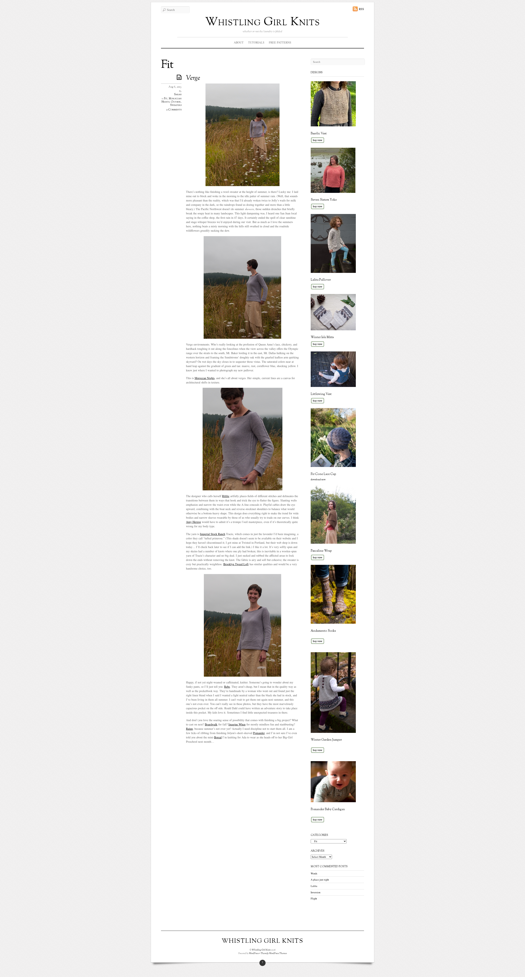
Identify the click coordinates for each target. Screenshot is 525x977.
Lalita (314, 886)
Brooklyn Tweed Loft (236, 564)
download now (318, 479)
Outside (176, 102)
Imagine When (236, 724)
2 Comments (173, 110)
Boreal (218, 737)
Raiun (189, 729)
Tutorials (256, 42)
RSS (361, 9)
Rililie (225, 496)
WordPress (254, 953)
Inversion (315, 892)
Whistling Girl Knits (262, 22)
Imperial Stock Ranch (212, 534)
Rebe (227, 687)
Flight (314, 898)
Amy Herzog (193, 522)
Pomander (259, 733)
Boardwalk (211, 724)
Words (314, 873)
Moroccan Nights (205, 378)
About (239, 42)
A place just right (320, 879)
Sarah (177, 94)
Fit (165, 99)
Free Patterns (280, 42)
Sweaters (175, 105)
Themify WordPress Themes (274, 953)
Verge (193, 78)
